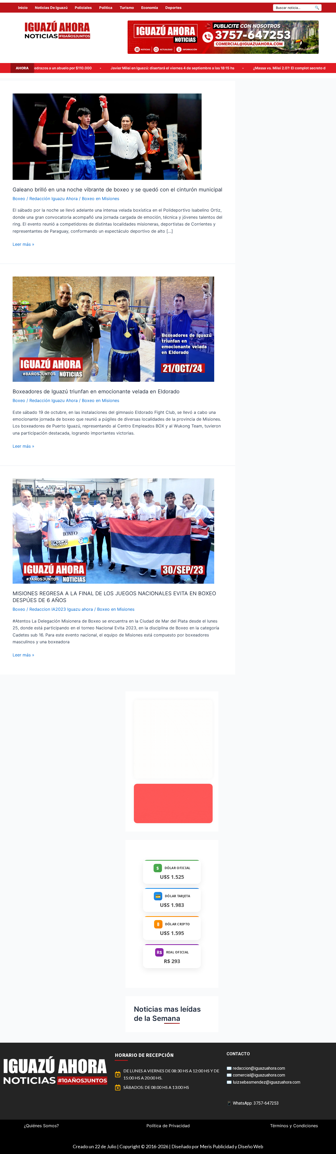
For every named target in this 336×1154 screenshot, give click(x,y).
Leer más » (23, 244)
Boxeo (19, 198)
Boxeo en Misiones (100, 198)
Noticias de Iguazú (51, 8)
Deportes (173, 8)
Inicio (23, 8)
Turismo (127, 8)
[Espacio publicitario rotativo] (223, 37)
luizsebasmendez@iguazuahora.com (266, 1082)
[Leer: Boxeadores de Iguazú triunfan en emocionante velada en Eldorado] (113, 328)
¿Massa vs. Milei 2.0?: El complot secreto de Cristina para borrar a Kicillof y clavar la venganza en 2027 (233, 68)
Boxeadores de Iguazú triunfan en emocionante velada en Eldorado (96, 391)
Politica (105, 8)
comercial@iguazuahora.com (259, 1075)
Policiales (83, 8)
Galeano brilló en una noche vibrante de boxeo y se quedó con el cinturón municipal (117, 189)
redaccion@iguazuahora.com (259, 1068)
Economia (149, 8)
